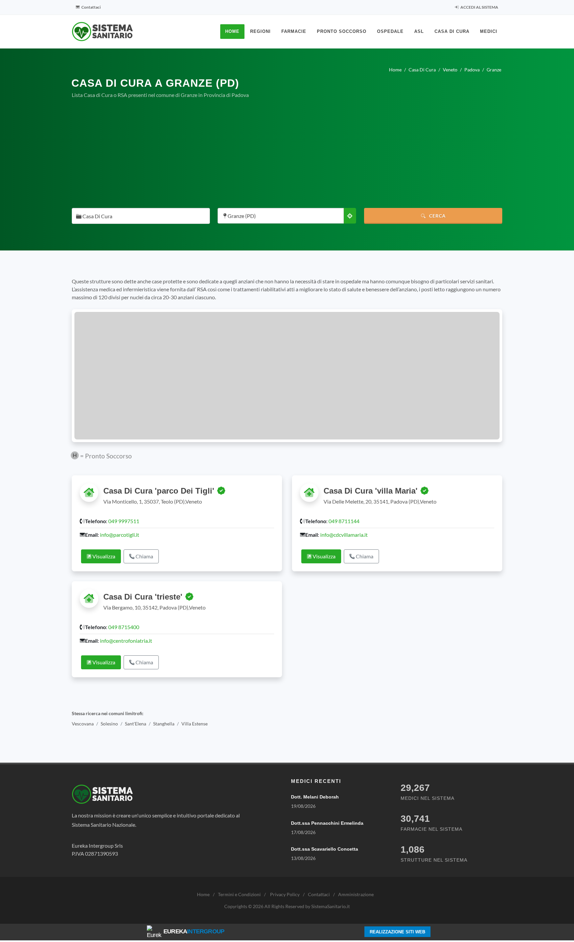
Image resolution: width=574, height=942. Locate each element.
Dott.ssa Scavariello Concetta (324, 849)
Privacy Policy (285, 894)
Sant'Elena (135, 723)
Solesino (109, 723)
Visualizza (103, 556)
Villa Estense (194, 723)
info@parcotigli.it (119, 534)
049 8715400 (123, 627)
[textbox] (139, 216)
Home (203, 894)
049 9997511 (123, 521)
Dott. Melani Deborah (315, 797)
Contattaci (91, 7)
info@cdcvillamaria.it (344, 534)
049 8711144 (344, 521)
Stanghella (163, 723)
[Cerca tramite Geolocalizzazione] (349, 216)
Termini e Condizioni (239, 894)
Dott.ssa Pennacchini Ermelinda (327, 823)
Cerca (437, 216)
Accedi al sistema (479, 7)
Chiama (144, 556)
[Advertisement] (287, 153)
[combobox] (141, 216)
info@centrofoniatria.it (126, 640)
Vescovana (83, 723)
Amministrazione (356, 894)
